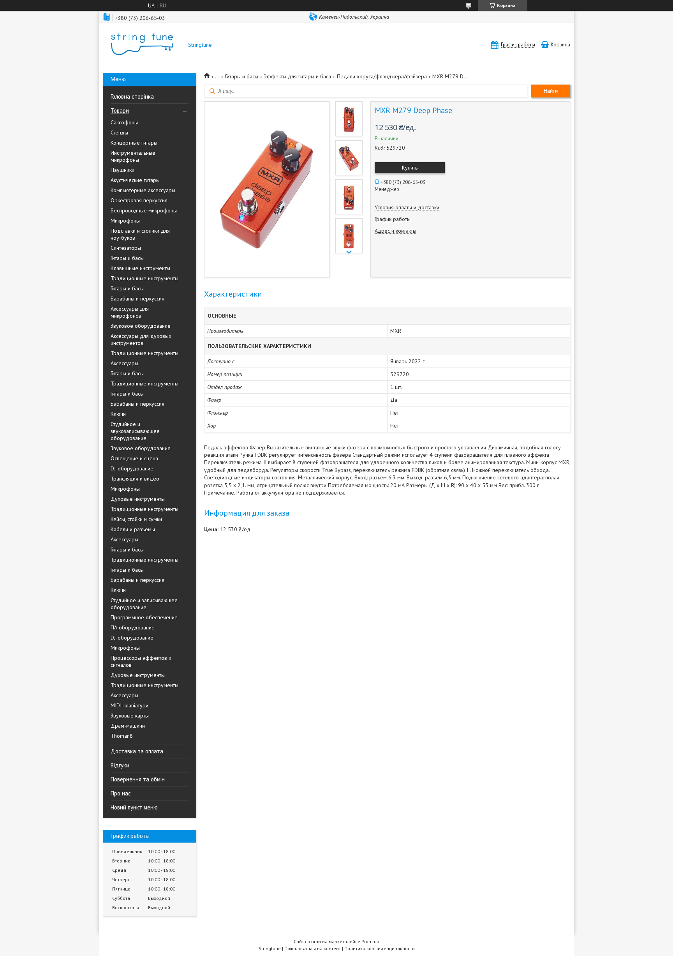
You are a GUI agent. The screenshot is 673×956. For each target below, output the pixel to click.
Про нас (121, 793)
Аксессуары (124, 363)
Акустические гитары (135, 180)
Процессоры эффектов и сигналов (141, 661)
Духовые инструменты (138, 498)
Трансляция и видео (135, 478)
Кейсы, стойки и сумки (136, 519)
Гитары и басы (127, 258)
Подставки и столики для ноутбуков (140, 234)
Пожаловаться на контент (312, 948)
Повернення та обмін (138, 779)
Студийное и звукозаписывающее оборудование (135, 431)
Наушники (122, 169)
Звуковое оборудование (141, 325)
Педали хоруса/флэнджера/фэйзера (382, 76)
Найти (551, 91)
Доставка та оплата (137, 751)
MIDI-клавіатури (129, 705)
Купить (410, 167)
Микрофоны (125, 220)
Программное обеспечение (144, 617)
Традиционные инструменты (144, 278)
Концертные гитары (134, 142)
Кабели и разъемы (133, 529)
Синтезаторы (126, 247)
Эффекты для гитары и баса (297, 76)
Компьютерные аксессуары (143, 190)
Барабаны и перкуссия (137, 298)
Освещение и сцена (134, 458)
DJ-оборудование (132, 468)
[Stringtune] (142, 45)
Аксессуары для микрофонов (130, 312)
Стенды (119, 132)
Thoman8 (122, 735)
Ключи (118, 413)
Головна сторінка (132, 96)
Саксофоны (124, 122)
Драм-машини (128, 725)
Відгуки (120, 765)
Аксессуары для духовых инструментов (141, 339)
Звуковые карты (130, 715)
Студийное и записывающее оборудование (144, 604)
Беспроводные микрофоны (144, 210)
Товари (120, 110)
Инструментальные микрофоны (133, 156)
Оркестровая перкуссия (139, 200)
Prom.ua (370, 941)
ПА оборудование (133, 627)
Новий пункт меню (134, 807)
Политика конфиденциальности (379, 948)
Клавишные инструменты (140, 268)
